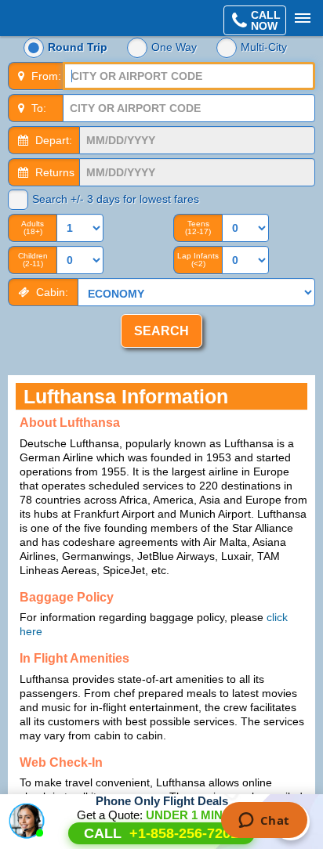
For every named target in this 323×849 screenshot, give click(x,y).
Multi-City (264, 47)
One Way (174, 47)
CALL (161, 833)
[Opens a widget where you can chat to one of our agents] (263, 821)
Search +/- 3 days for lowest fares (115, 199)
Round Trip (77, 47)
